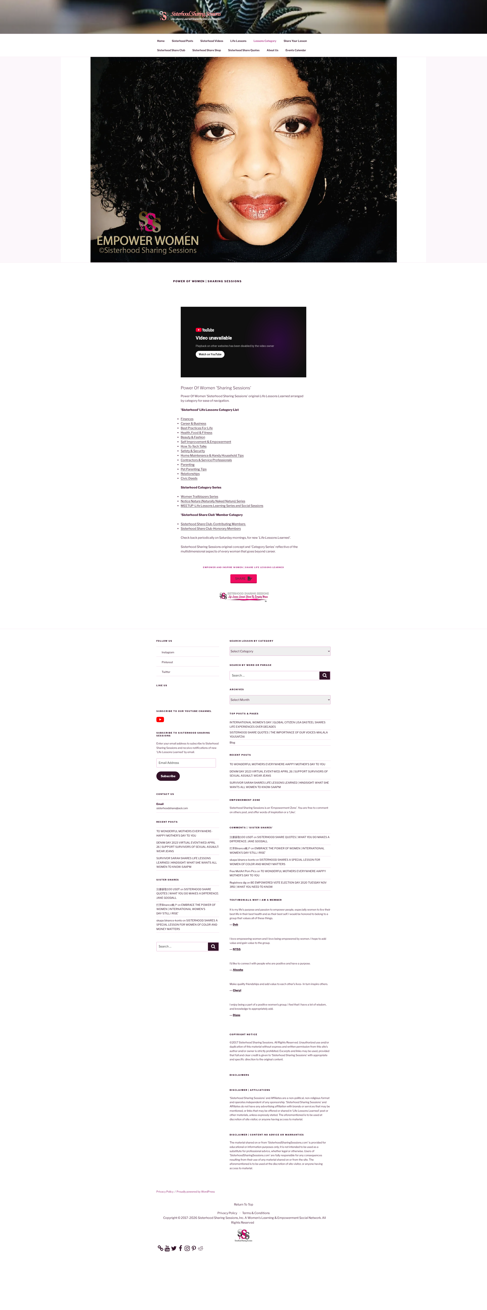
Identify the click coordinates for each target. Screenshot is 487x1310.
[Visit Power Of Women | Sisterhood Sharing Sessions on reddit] (166, 696)
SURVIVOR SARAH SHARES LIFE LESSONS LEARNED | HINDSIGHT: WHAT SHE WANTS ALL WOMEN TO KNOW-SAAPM (186, 862)
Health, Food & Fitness (196, 432)
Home (161, 40)
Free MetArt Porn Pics (243, 871)
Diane (236, 1015)
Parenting (188, 464)
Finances (187, 419)
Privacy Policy (164, 1191)
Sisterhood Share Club (171, 50)
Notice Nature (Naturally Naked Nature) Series (213, 501)
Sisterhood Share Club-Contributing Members (213, 524)
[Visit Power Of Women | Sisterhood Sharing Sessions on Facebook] (159, 696)
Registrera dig (238, 882)
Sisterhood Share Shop (206, 50)
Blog (232, 742)
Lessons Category (265, 40)
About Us (272, 50)
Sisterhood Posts (182, 40)
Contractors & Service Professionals (206, 460)
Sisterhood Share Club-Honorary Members (211, 528)
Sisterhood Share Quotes (243, 50)
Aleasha (238, 969)
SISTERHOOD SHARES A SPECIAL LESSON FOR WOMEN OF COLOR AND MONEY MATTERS (187, 925)
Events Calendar (296, 50)
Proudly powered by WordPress (196, 1191)
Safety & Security (193, 451)
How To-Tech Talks (194, 446)
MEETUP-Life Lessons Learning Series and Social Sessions (222, 506)
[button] (243, 578)
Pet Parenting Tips (194, 469)
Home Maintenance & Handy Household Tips (212, 455)
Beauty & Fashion (193, 437)
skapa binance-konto (169, 920)
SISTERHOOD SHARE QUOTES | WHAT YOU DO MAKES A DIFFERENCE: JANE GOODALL (187, 893)
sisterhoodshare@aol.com (172, 808)
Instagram (168, 652)
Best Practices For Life (197, 428)
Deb (235, 924)
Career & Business (193, 423)
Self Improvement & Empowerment (206, 442)
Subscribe (168, 776)
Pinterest (167, 662)
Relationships (190, 474)
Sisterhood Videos (211, 40)
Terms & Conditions (256, 1213)
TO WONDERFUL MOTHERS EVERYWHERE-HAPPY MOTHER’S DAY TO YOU (277, 764)
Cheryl (237, 990)
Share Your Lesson (295, 40)
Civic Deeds (189, 478)
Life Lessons (238, 40)
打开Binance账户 (166, 904)
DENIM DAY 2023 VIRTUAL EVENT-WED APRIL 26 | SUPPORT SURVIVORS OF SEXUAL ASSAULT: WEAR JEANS (187, 847)
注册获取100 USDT (168, 889)
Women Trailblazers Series (199, 496)
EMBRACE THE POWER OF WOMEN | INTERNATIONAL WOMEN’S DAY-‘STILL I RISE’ (186, 909)
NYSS (237, 949)
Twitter (166, 671)
